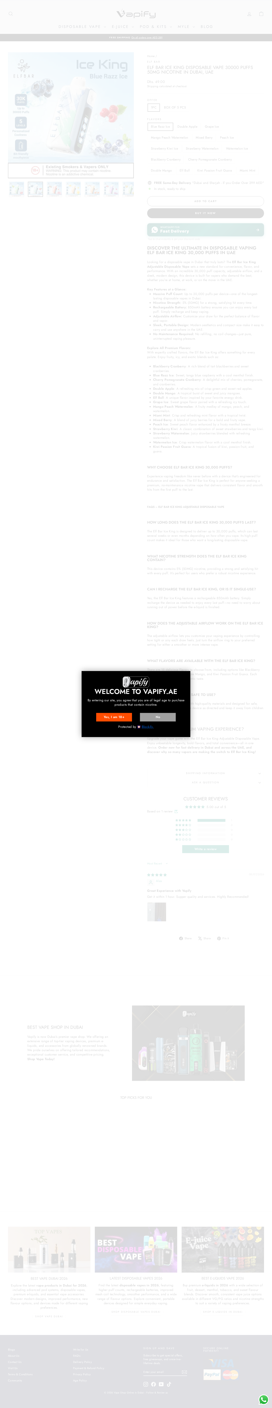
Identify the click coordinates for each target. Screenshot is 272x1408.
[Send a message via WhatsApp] (263, 1399)
